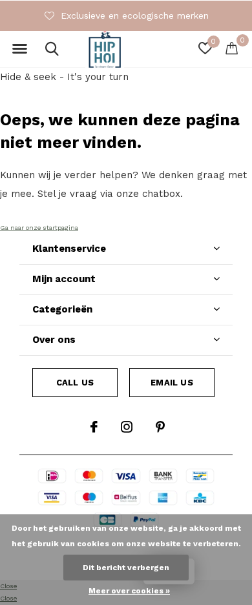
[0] (232, 48)
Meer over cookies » (129, 590)
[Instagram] (126, 427)
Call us (75, 382)
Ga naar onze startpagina (39, 227)
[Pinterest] (160, 427)
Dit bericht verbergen (126, 567)
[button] (19, 49)
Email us (172, 382)
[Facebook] (94, 427)
